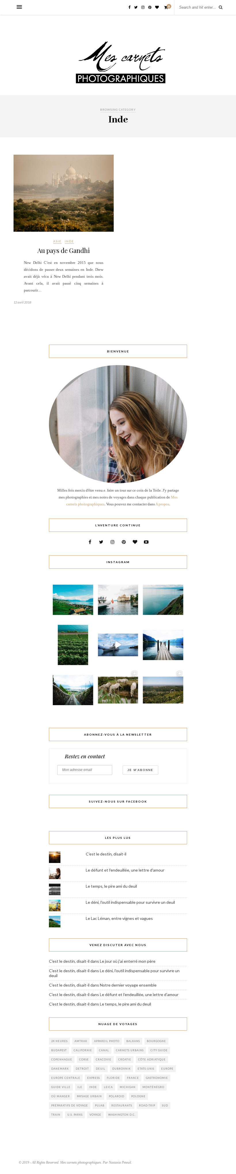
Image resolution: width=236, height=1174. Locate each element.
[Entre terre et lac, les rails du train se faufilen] (73, 645)
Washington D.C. (122, 1114)
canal (104, 1050)
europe (167, 1068)
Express (93, 1077)
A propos (162, 504)
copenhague (61, 1059)
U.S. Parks (75, 1114)
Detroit (82, 1068)
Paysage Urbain (89, 1096)
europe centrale (65, 1077)
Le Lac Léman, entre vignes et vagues (119, 918)
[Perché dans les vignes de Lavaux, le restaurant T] (73, 600)
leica (108, 1087)
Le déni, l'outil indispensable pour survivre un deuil (130, 902)
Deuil (100, 1068)
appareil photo (106, 1041)
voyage (95, 1114)
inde (93, 1087)
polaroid (116, 1096)
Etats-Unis (146, 1068)
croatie (124, 1059)
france (133, 1077)
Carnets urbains (130, 1050)
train (55, 1114)
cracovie (103, 1059)
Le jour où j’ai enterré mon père (127, 961)
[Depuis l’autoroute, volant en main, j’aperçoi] (73, 690)
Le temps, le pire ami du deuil (111, 886)
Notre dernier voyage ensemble (128, 985)
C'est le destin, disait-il (106, 853)
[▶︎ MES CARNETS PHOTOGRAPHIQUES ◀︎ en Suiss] (118, 600)
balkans (133, 1041)
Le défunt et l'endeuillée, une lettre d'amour (125, 870)
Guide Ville (61, 1087)
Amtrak (81, 1041)
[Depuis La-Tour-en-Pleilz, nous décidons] (118, 645)
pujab (99, 1105)
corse (84, 1059)
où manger (60, 1096)
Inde (69, 241)
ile (79, 1087)
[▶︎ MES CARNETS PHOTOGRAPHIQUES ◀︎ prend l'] (118, 690)
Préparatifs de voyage (69, 1105)
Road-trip (147, 1105)
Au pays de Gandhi (63, 250)
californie (83, 1050)
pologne (138, 1096)
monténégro (153, 1087)
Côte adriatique (152, 1059)
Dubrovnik (121, 1068)
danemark (60, 1068)
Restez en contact (85, 756)
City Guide (159, 1050)
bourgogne (156, 1041)
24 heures (59, 1041)
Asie (57, 241)
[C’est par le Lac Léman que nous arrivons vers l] (163, 645)
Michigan (128, 1087)
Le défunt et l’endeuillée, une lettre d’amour (139, 994)
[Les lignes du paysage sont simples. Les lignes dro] (163, 600)
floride (113, 1077)
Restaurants (121, 1105)
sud (165, 1105)
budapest (59, 1050)
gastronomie (157, 1077)
